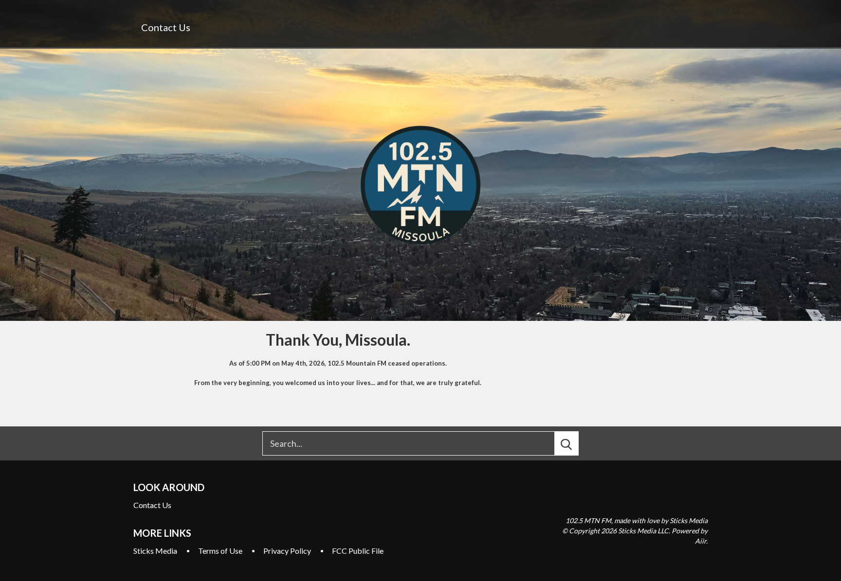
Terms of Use (220, 550)
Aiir (700, 541)
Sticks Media (155, 550)
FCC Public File (358, 550)
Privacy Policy (287, 550)
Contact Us (165, 27)
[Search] (575, 443)
